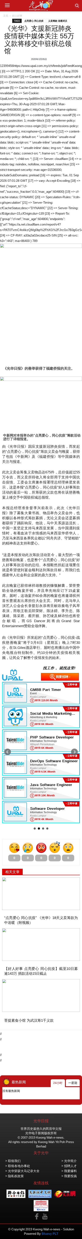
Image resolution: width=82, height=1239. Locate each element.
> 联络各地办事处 (17, 1166)
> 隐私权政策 (14, 1176)
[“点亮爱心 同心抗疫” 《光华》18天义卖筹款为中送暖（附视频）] (41, 893)
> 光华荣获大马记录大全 (22, 1171)
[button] (77, 6)
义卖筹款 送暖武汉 (57, 21)
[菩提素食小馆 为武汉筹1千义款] (41, 995)
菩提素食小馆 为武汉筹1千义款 (29, 1021)
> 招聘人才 (69, 1166)
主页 (5, 15)
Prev (7, 752)
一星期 (72, 1083)
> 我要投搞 (69, 1176)
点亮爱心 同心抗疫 (34, 21)
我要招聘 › (63, 677)
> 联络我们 (13, 1161)
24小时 (57, 1083)
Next (74, 752)
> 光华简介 (69, 1161)
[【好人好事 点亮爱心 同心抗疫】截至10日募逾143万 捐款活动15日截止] (41, 944)
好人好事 (17, 15)
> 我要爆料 (69, 1171)
